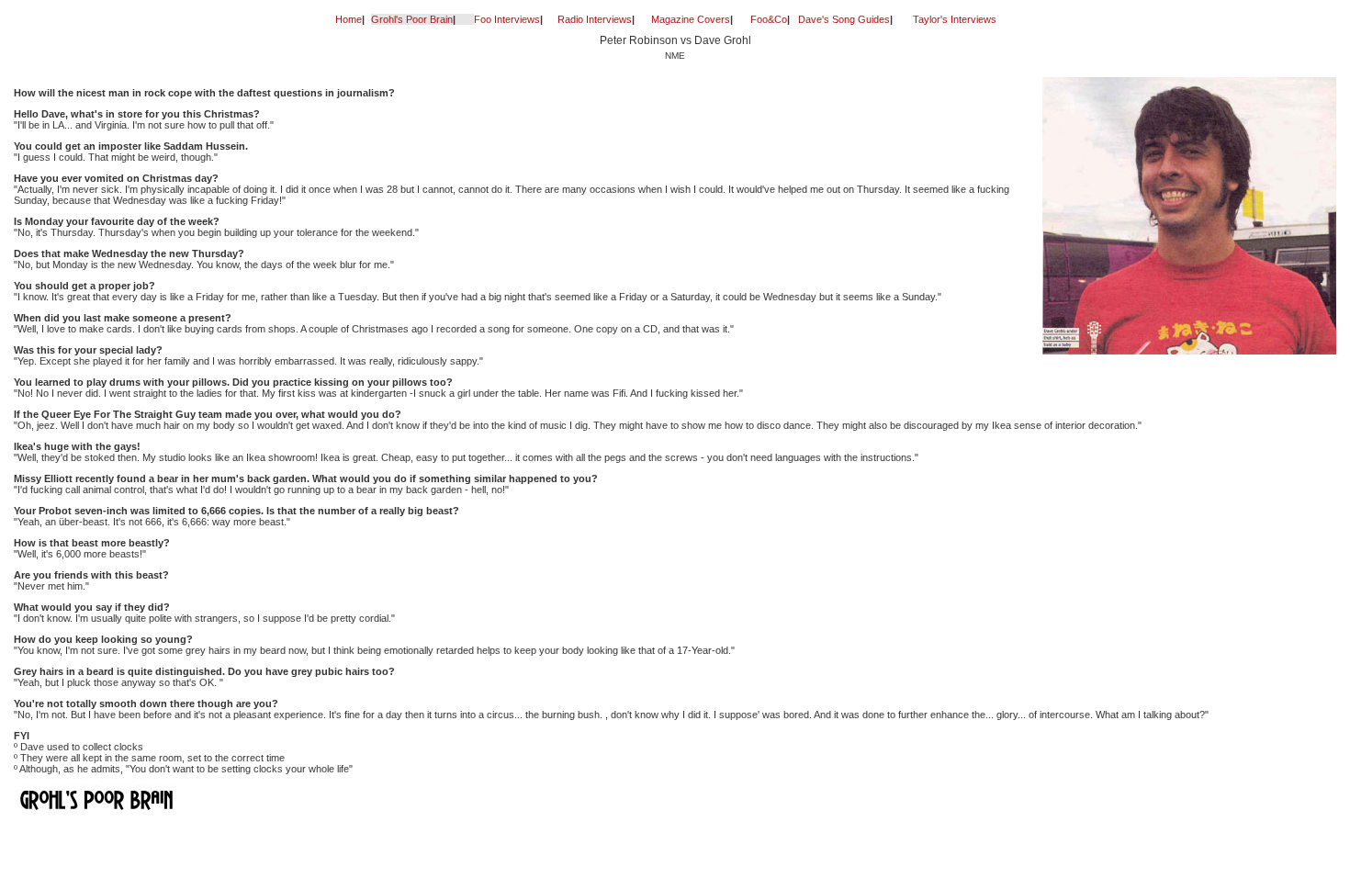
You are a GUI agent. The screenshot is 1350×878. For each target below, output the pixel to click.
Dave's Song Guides (844, 19)
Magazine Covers (690, 19)
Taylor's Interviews (954, 19)
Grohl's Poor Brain (412, 19)
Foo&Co (768, 19)
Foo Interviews (507, 19)
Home (348, 19)
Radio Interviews (594, 19)
